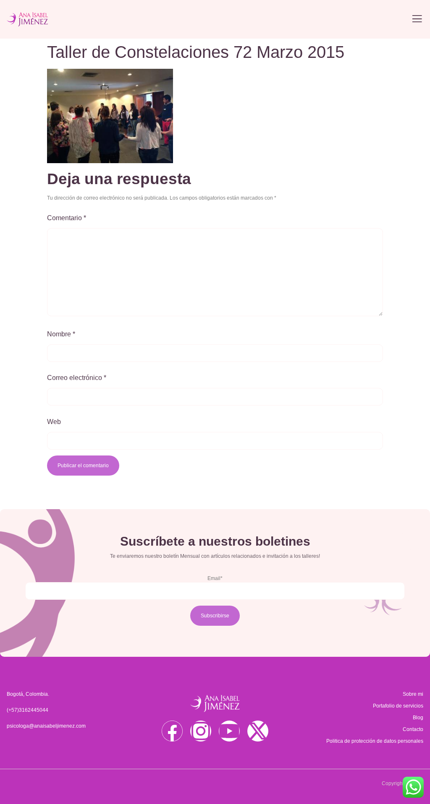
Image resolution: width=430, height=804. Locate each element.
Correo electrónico (76, 377)
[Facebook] (172, 731)
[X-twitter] (257, 731)
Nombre (61, 334)
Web (54, 421)
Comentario (66, 217)
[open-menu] (417, 19)
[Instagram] (200, 731)
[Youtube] (229, 731)
